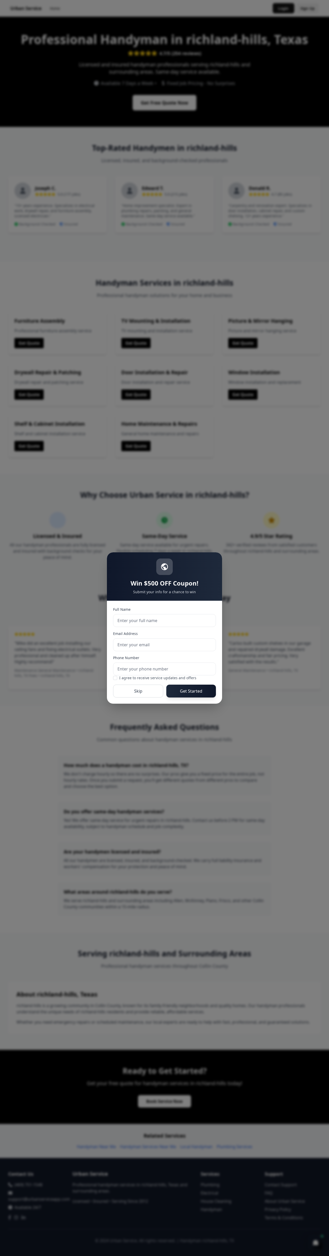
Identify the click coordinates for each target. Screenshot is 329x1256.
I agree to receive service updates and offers (157, 677)
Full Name (122, 609)
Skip (138, 691)
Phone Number (126, 657)
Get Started (191, 691)
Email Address (125, 633)
